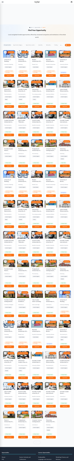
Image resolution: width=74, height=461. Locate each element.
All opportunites (7, 45)
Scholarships (10, 52)
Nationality (48, 45)
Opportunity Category (17, 45)
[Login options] (71, 2)
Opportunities (37, 27)
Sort (61, 45)
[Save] (5, 52)
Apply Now (9, 75)
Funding (56, 45)
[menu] (2, 2)
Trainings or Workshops (36, 82)
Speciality (40, 45)
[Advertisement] (37, 457)
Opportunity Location (30, 45)
